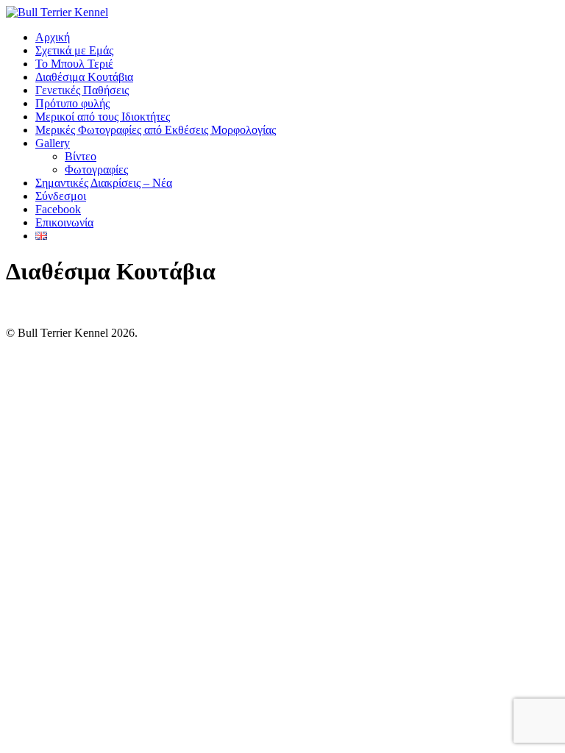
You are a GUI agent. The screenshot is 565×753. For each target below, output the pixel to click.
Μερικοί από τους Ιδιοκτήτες (102, 116)
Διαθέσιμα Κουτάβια (84, 77)
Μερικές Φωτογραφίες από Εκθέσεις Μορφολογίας (155, 130)
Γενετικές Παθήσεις (82, 90)
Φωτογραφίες (96, 169)
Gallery (52, 143)
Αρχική (52, 37)
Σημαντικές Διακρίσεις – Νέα (103, 182)
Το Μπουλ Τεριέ (74, 63)
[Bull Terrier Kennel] (57, 12)
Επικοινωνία (64, 222)
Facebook (58, 209)
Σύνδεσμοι (60, 196)
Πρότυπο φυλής (72, 103)
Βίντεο (80, 156)
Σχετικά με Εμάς (74, 50)
